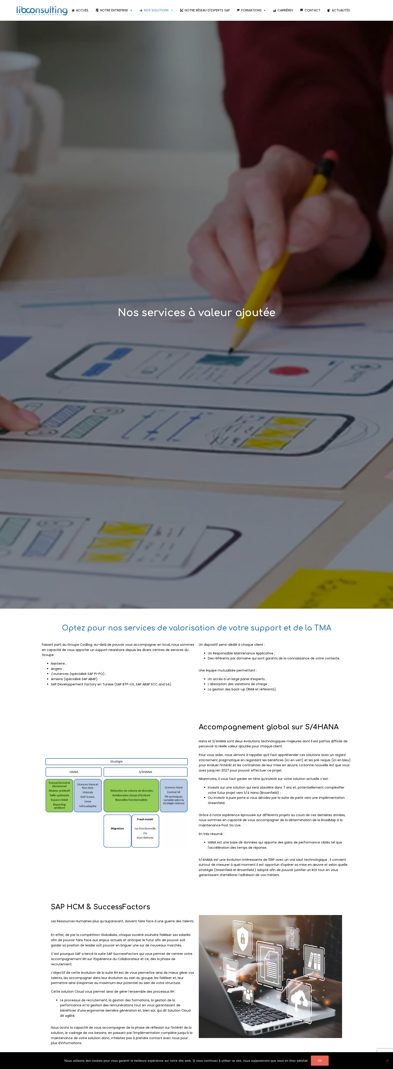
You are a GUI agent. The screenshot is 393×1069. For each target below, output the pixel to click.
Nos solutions (156, 10)
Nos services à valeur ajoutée (196, 313)
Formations (251, 10)
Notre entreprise (114, 10)
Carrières (285, 10)
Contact (312, 10)
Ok (320, 1060)
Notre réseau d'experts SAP (207, 10)
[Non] (387, 1060)
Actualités (341, 10)
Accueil (82, 10)
